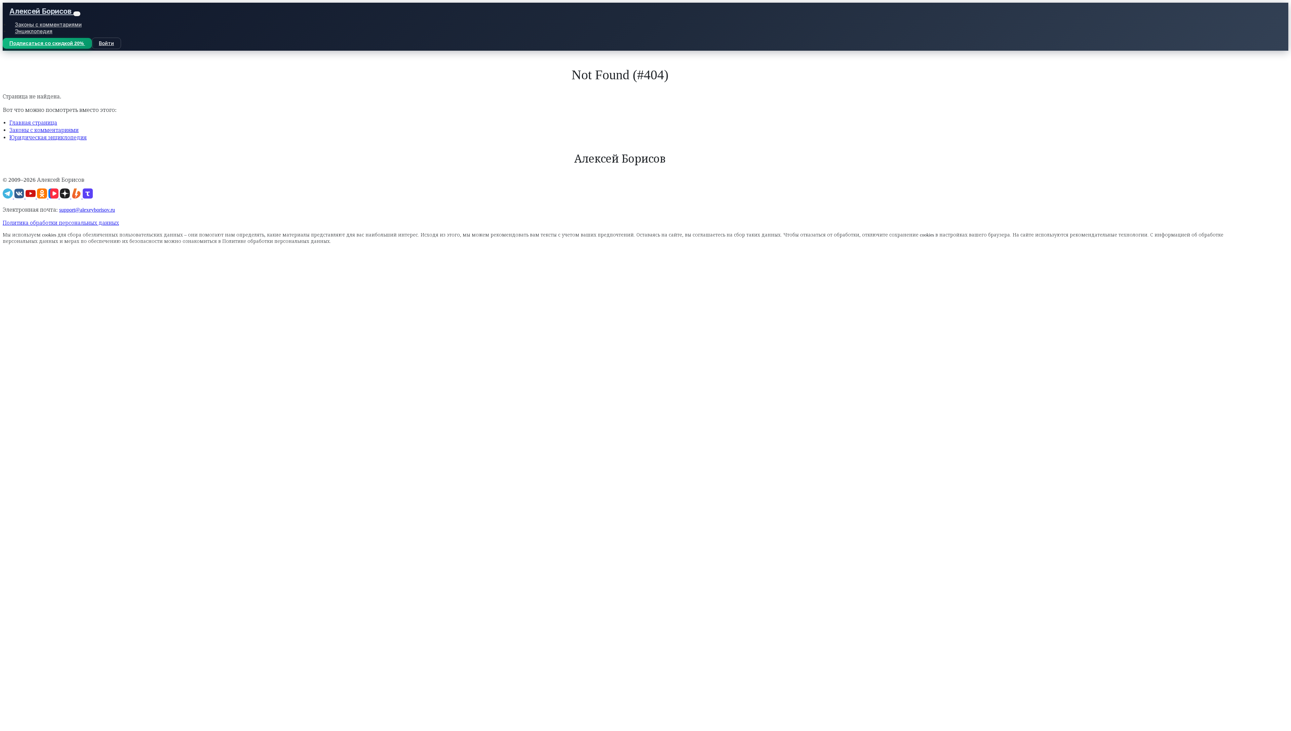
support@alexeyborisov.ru (87, 210)
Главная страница (33, 123)
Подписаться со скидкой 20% (47, 43)
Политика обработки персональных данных (61, 223)
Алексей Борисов (41, 11)
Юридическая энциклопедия (48, 137)
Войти (106, 43)
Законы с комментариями (48, 25)
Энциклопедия (33, 31)
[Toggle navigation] (76, 13)
